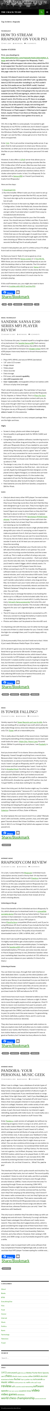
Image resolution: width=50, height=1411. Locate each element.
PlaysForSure (12, 922)
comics (36, 1376)
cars (2, 1376)
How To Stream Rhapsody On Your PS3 (24, 37)
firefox (11, 1379)
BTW (3, 1297)
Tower (11, 730)
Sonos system (25, 259)
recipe (39, 1382)
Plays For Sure (40, 395)
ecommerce (5, 1379)
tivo (36, 304)
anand (14, 1372)
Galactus (4, 810)
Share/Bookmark (15, 296)
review (5, 694)
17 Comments (31, 43)
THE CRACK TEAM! (11, 12)
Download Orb (9, 190)
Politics (4, 1326)
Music (3, 318)
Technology (6, 31)
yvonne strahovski (40, 1398)
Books (3, 1293)
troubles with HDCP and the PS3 (22, 286)
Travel (3, 1343)
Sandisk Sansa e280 (26, 343)
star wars (11, 1391)
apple (19, 1373)
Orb (7, 143)
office (32, 1382)
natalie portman (18, 1382)
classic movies (22, 1376)
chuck (14, 1376)
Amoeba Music (12, 769)
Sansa (36, 267)
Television (4, 1339)
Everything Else (6, 1301)
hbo (31, 1379)
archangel (18, 43)
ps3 (10, 304)
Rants (3, 1330)
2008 (9, 1373)
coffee (30, 1376)
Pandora (34, 878)
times (29, 1391)
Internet (4, 858)
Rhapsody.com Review (24, 862)
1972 (4, 1372)
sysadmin (22, 1391)
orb (4, 304)
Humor (3, 1314)
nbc (24, 1382)
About (3, 1289)
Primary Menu (47, 12)
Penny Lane (33, 741)
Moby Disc (23, 741)
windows (35, 694)
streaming (28, 304)
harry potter (25, 1379)
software (25, 694)
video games (9, 1394)
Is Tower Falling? (19, 712)
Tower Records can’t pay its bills (29, 722)
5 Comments (34, 334)
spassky (5, 1390)
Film (2, 1306)
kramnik (39, 1379)
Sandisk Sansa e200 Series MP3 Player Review (20, 326)
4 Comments (34, 716)
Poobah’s (42, 744)
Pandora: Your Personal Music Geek (23, 1073)
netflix (28, 1382)
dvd (45, 1376)
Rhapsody (28, 873)
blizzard (23, 1373)
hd (34, 1379)
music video (7, 1382)
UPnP (22, 159)
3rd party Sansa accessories (19, 602)
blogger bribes (34, 349)
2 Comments (34, 867)
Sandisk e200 (14, 947)
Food (3, 1310)
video (36, 1390)
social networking (27, 1386)
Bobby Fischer (32, 1373)
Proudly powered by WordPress (11, 1408)
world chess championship (18, 1398)
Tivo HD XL (39, 259)
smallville (18, 1386)
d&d (42, 1376)
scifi (13, 1386)
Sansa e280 (17, 176)
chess (8, 1376)
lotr (44, 1379)
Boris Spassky (43, 1373)
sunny (16, 1391)
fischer (17, 1379)
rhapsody (18, 304)
